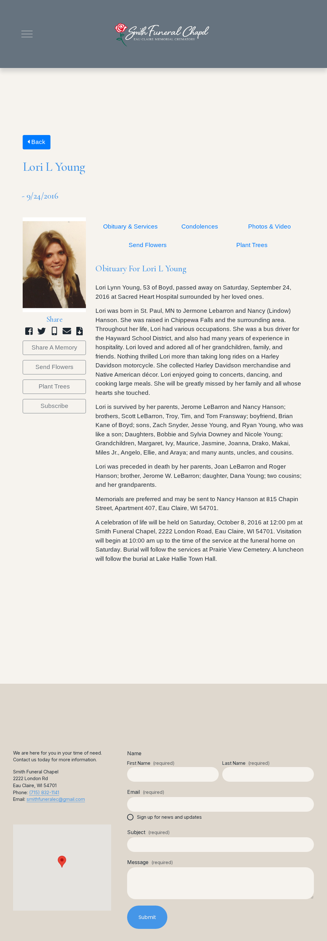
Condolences (199, 226)
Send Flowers (54, 367)
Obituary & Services (130, 226)
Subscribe (54, 406)
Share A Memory (54, 347)
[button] (62, 861)
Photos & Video (269, 226)
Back (37, 142)
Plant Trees (54, 386)
